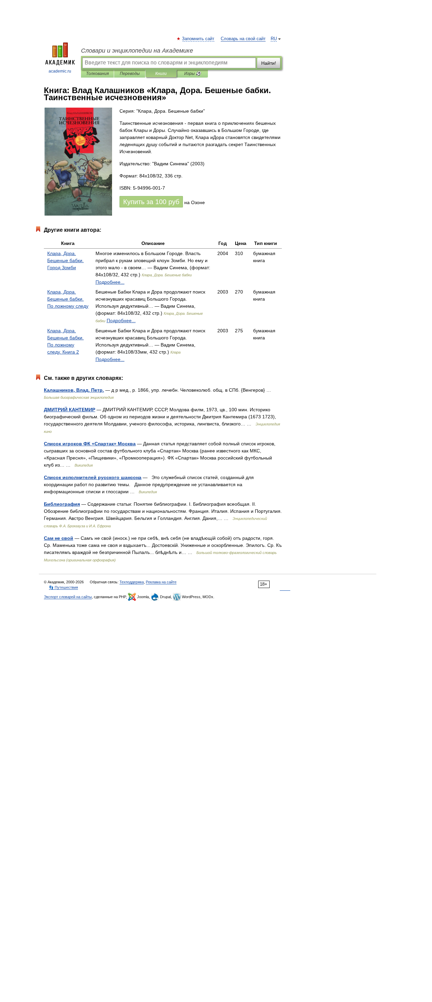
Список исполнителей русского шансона (92, 477)
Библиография (62, 504)
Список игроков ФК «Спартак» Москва (90, 443)
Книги (161, 73)
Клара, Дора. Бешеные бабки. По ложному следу (67, 299)
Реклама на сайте (161, 582)
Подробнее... (110, 282)
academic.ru (60, 71)
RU (274, 38)
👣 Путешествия (63, 587)
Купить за (151, 201)
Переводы (130, 73)
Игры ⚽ (192, 73)
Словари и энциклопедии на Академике (137, 50)
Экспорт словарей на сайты (68, 597)
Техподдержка (131, 582)
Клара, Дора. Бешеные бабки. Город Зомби (65, 260)
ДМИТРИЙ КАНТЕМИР (69, 409)
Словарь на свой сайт (243, 38)
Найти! (268, 63)
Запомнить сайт (198, 38)
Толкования (97, 73)
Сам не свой (58, 538)
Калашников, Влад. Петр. (74, 390)
